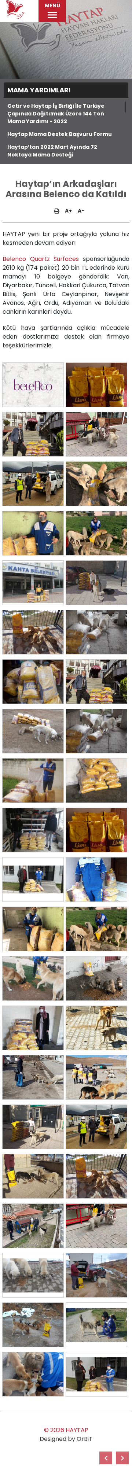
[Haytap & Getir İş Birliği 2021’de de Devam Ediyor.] (105, 1458)
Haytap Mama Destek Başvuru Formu (59, 134)
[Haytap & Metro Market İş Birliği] (122, 1458)
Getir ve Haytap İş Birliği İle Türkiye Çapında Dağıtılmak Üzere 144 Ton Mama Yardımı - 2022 (55, 113)
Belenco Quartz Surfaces (41, 259)
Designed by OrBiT (66, 1439)
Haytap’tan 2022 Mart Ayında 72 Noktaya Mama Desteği (52, 150)
